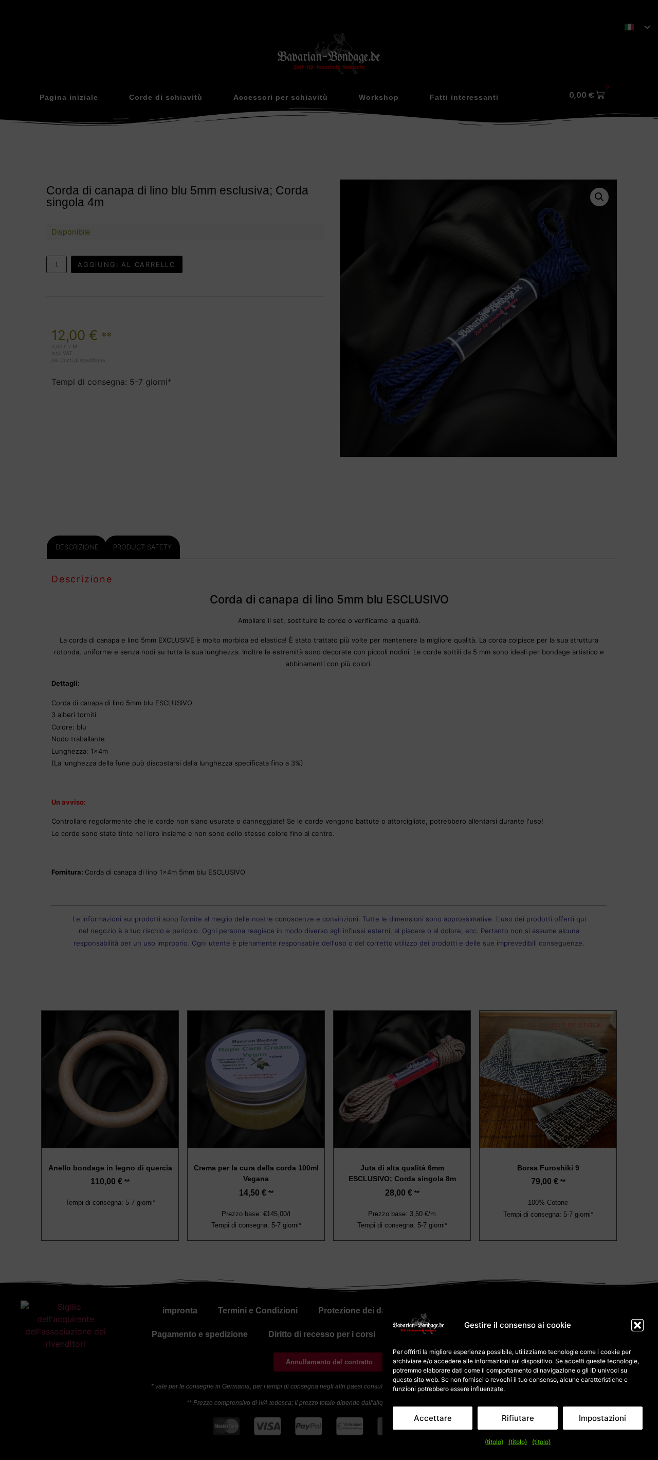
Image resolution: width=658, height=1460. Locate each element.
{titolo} (494, 1442)
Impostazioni (602, 1418)
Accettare (433, 1418)
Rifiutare (518, 1418)
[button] (637, 1325)
